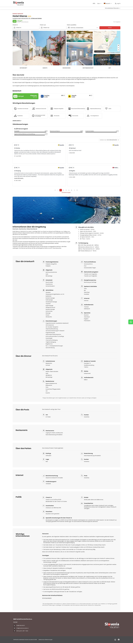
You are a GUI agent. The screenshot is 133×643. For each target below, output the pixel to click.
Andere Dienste (17, 120)
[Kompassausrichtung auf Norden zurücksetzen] (118, 50)
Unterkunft (23, 68)
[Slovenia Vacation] (112, 625)
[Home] (115, 640)
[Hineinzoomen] (118, 45)
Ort (109, 68)
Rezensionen (66, 68)
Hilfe (94, 3)
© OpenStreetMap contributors (113, 52)
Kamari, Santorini (18, 13)
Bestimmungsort (88, 68)
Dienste (45, 68)
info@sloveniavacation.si (22, 628)
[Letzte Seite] (77, 190)
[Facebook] (119, 640)
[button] (107, 40)
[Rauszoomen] (118, 48)
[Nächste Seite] (74, 190)
